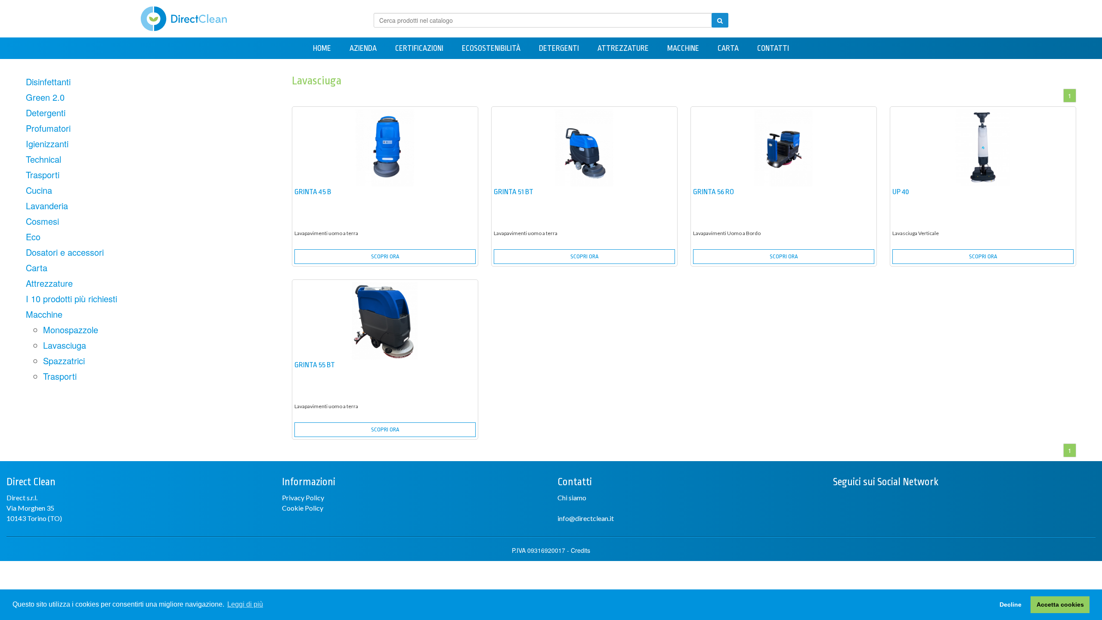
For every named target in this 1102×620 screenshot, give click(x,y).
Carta (728, 48)
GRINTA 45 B (312, 192)
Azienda (363, 48)
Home (322, 48)
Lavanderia (47, 205)
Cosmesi (42, 221)
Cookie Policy (302, 508)
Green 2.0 (45, 97)
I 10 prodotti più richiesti (71, 298)
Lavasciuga (64, 345)
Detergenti (559, 48)
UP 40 (900, 192)
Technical (43, 159)
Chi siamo (571, 497)
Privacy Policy (303, 497)
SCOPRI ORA (385, 256)
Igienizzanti (47, 143)
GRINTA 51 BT (513, 192)
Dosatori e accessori (65, 252)
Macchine (683, 48)
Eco (33, 236)
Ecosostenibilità (491, 48)
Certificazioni (419, 48)
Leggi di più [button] (245, 604)
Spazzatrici (64, 360)
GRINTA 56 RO (713, 192)
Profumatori (48, 128)
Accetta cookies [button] (1060, 604)
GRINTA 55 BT (314, 365)
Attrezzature (623, 48)
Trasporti (42, 174)
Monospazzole (70, 329)
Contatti (773, 48)
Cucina (39, 190)
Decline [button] (1011, 604)
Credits (580, 550)
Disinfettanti (48, 81)
